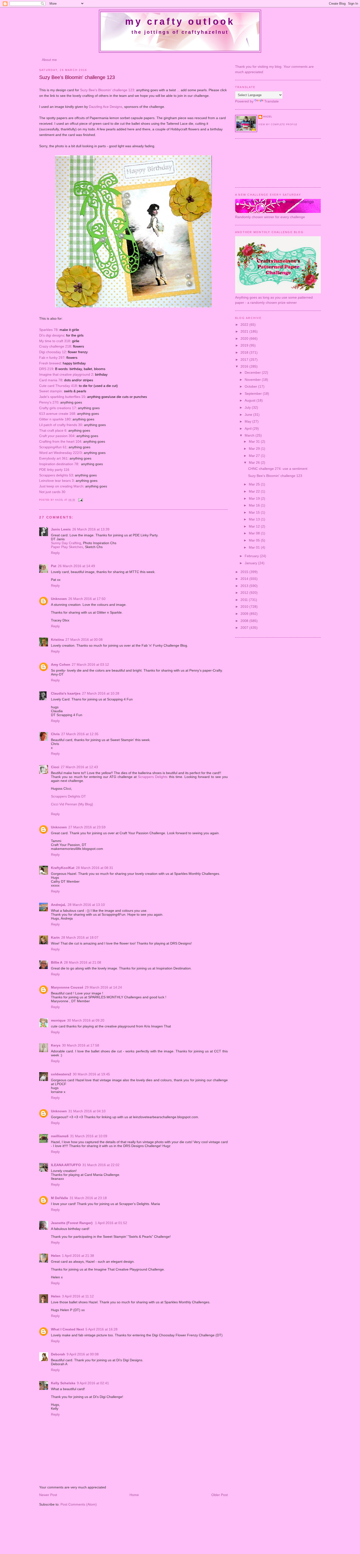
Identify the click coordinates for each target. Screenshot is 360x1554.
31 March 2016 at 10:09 (88, 1136)
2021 (244, 331)
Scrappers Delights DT (68, 796)
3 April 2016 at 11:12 (78, 1296)
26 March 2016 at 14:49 (76, 566)
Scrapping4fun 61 (53, 447)
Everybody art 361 (53, 458)
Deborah (58, 1354)
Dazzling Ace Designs (105, 107)
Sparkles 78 (48, 330)
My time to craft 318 (54, 341)
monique (58, 1020)
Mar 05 (255, 540)
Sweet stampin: (51, 391)
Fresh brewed (50, 363)
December (253, 372)
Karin (55, 937)
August (250, 400)
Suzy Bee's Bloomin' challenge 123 (107, 90)
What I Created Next (67, 1329)
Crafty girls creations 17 (57, 408)
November (253, 380)
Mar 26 (255, 462)
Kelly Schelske (63, 1383)
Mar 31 (255, 441)
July (248, 407)
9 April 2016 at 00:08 (83, 1354)
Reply (55, 553)
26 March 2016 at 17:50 (87, 599)
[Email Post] (80, 500)
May (248, 421)
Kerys (55, 1045)
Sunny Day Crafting (66, 543)
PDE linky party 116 (54, 470)
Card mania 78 (50, 380)
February (252, 556)
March (250, 435)
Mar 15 (255, 512)
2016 (244, 366)
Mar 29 (255, 448)
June (249, 415)
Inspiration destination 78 (58, 464)
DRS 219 (46, 369)
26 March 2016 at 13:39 (90, 529)
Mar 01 (255, 547)
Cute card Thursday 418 (58, 386)
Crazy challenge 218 (55, 346)
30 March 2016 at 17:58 (80, 1045)
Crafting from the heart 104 (60, 441)
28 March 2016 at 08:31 (94, 868)
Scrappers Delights (153, 777)
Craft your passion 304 (56, 436)
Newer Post (48, 1495)
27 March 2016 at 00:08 (84, 640)
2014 (244, 579)
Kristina (57, 640)
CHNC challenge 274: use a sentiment (277, 469)
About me (49, 60)
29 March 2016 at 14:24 (103, 987)
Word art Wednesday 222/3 (60, 453)
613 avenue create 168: (57, 414)
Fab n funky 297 (51, 358)
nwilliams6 (60, 1136)
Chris (55, 734)
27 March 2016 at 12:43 (79, 767)
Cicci (55, 767)
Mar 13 (255, 519)
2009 (244, 614)
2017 (244, 359)
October (251, 386)
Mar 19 (255, 498)
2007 (244, 628)
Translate (271, 101)
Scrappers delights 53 (56, 475)
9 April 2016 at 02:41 (93, 1383)
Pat (53, 566)
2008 (244, 621)
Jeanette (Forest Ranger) (72, 1223)
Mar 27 (255, 456)
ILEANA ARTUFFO (66, 1165)
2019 (244, 345)
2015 (244, 572)
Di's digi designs (51, 335)
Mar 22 (255, 491)
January (251, 563)
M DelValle (59, 1198)
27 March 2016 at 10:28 (100, 693)
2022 (244, 325)
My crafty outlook (180, 21)
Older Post (219, 1495)
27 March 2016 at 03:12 (90, 664)
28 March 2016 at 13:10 (86, 905)
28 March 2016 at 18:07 (79, 937)
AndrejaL (58, 905)
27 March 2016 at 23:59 (87, 827)
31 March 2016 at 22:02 (101, 1165)
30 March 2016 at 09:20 (85, 1020)
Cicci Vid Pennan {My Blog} (72, 804)
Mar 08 (255, 533)
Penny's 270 (48, 402)
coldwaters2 (61, 1074)
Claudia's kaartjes (66, 693)
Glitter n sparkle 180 (55, 419)
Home (134, 1495)
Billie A (56, 962)
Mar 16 (255, 505)
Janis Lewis (61, 529)
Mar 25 (255, 484)
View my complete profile (277, 124)
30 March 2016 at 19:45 (91, 1074)
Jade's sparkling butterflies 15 (62, 397)
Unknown (59, 599)
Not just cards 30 (52, 492)
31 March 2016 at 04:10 (87, 1111)
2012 (244, 593)
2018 (244, 352)
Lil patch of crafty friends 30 (60, 425)
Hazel (59, 500)
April (248, 428)
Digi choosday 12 (52, 352)
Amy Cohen (60, 664)
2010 (244, 606)
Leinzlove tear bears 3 (56, 481)
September (254, 393)
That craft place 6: (53, 430)
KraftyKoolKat (62, 868)
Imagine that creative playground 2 (66, 374)
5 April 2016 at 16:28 (101, 1329)
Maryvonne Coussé (67, 987)
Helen (55, 1256)
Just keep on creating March (61, 486)
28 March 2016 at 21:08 (82, 962)
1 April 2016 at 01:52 (111, 1223)
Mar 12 (255, 526)
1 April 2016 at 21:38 (78, 1256)
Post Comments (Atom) (78, 1504)
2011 (244, 600)
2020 (244, 338)
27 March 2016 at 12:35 (79, 734)
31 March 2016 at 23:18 (88, 1198)
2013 (244, 586)
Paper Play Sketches (67, 547)
